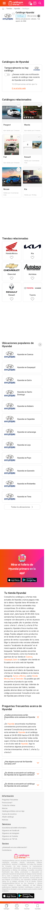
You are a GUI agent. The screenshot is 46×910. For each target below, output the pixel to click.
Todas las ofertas (8, 805)
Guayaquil (8, 659)
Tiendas (9, 9)
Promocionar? (7, 803)
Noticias (5, 820)
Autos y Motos (19, 676)
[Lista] (35, 3)
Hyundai (17, 9)
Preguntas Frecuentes (10, 800)
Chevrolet (19, 679)
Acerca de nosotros (9, 814)
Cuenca (29, 657)
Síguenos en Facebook (10, 830)
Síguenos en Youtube (10, 836)
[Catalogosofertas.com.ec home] (16, 3)
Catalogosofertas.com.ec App (13, 811)
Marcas (5, 808)
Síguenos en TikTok (9, 839)
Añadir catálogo (8, 817)
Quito (15, 659)
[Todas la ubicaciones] (40, 345)
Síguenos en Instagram (10, 833)
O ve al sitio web (19, 88)
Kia (12, 679)
